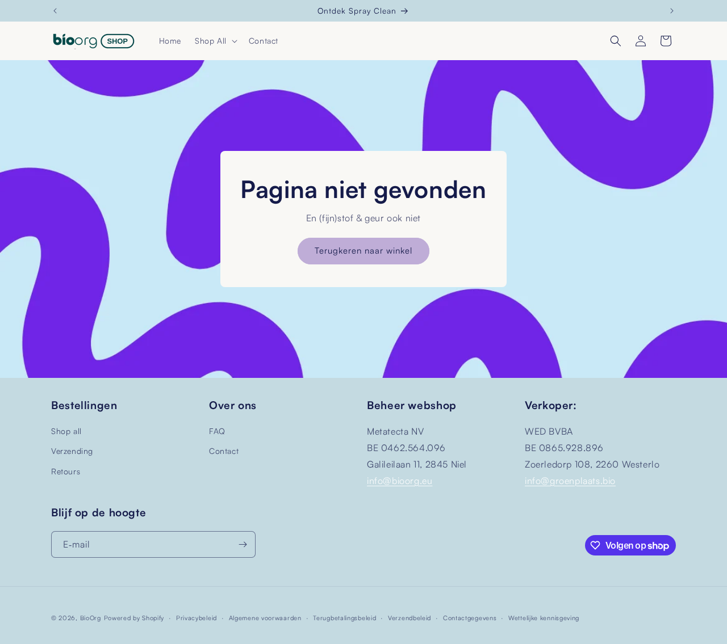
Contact (224, 451)
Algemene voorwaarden (265, 618)
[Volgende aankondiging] (671, 11)
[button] (215, 41)
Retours (65, 471)
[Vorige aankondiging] (55, 11)
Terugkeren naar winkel (363, 250)
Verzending (72, 451)
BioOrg (90, 618)
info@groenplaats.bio (570, 480)
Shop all (66, 431)
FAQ (217, 431)
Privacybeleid (196, 618)
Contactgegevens (470, 618)
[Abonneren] (242, 544)
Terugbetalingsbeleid (344, 618)
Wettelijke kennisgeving (543, 618)
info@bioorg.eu (399, 480)
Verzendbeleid (409, 618)
